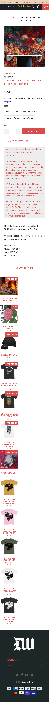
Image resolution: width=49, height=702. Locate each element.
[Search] (32, 6)
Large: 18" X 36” (12, 118)
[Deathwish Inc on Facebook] (22, 675)
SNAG (25, 2)
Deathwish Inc (27, 682)
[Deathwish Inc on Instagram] (31, 675)
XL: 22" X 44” (28, 118)
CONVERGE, (44, 2)
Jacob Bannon (10, 73)
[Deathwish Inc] (24, 7)
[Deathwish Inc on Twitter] (17, 675)
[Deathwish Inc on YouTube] (27, 675)
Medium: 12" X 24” (30, 111)
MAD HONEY (34, 2)
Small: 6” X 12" (12, 111)
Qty (5, 126)
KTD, (21, 2)
